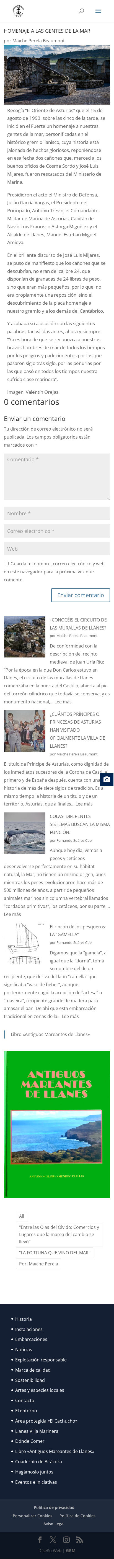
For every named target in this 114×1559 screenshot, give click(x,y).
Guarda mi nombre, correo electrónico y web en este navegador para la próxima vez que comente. (54, 572)
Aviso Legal (53, 1523)
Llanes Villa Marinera (36, 1431)
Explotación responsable (41, 1360)
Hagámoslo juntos (34, 1472)
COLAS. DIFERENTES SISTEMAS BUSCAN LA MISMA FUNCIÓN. (80, 824)
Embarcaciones (31, 1339)
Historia (23, 1319)
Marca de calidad (33, 1370)
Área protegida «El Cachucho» (46, 1421)
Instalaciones (29, 1329)
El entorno (26, 1411)
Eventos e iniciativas (36, 1482)
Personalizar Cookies (32, 1515)
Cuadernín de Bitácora (38, 1462)
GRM (71, 1550)
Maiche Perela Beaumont (38, 41)
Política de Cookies (77, 1515)
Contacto (24, 1400)
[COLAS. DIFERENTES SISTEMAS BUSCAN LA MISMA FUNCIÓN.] (24, 834)
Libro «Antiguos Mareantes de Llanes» (50, 1034)
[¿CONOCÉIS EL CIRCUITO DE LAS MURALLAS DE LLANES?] (24, 638)
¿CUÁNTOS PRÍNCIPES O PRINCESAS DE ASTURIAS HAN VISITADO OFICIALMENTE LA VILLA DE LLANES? (77, 730)
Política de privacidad (54, 1507)
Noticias (23, 1349)
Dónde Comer (30, 1441)
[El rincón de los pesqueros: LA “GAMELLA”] (24, 945)
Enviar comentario (80, 595)
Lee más (63, 702)
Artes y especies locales (39, 1390)
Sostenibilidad (30, 1380)
